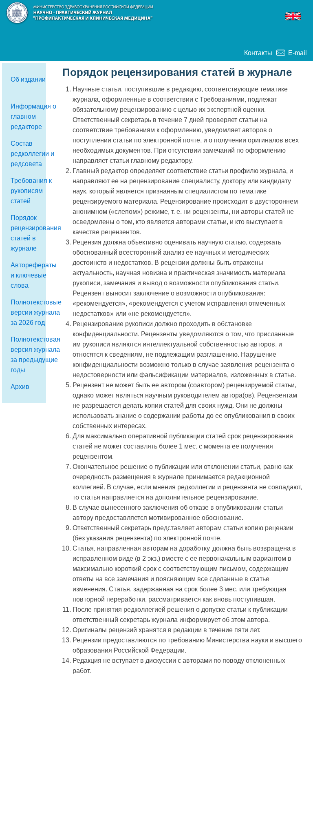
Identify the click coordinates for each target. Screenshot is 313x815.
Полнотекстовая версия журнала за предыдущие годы (35, 354)
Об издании (28, 79)
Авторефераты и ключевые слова (34, 275)
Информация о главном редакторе (33, 116)
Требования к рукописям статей (31, 190)
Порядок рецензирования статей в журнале (36, 233)
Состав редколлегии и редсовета (32, 153)
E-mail (297, 52)
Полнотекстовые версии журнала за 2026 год (36, 312)
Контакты (258, 52)
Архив (20, 386)
